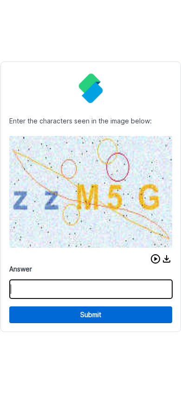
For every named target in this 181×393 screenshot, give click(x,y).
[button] (155, 258)
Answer (20, 269)
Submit (90, 314)
